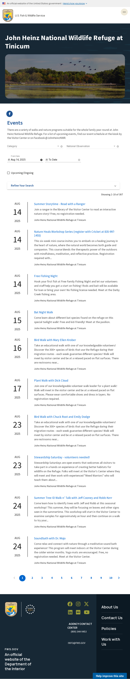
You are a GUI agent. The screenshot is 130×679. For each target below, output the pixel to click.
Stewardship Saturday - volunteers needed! (62, 457)
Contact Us (112, 617)
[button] (63, 185)
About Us (109, 607)
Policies (108, 628)
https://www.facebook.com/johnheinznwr (67, 114)
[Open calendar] (9, 160)
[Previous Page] (14, 578)
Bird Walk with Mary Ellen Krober (55, 340)
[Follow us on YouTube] (88, 612)
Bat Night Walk (43, 312)
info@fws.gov (76, 642)
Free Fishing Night (46, 276)
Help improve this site (110, 676)
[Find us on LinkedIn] (71, 612)
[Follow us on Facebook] (71, 604)
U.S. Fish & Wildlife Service (30, 15)
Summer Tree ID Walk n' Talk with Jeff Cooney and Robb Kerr (73, 498)
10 (110, 578)
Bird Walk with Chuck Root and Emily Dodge (62, 417)
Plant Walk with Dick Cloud (51, 380)
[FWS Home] (8, 15)
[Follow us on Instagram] (79, 604)
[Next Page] (119, 578)
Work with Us (110, 642)
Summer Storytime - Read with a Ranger (59, 204)
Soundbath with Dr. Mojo (49, 538)
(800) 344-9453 (79, 631)
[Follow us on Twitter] (87, 604)
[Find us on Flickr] (79, 612)
